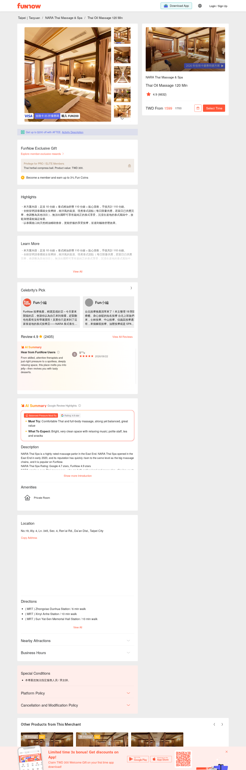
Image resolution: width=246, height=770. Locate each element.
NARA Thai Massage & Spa (63, 17)
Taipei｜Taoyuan (29, 17)
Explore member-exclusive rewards (41, 154)
